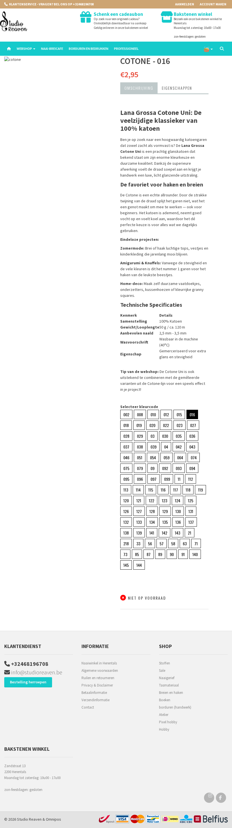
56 (150, 543)
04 (166, 447)
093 (179, 468)
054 (153, 457)
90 (172, 554)
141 (151, 533)
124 (177, 500)
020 (152, 425)
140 (195, 554)
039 (153, 447)
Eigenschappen (177, 88)
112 (190, 479)
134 (152, 522)
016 (192, 414)
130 (178, 511)
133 (139, 522)
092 (165, 468)
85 (137, 554)
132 (126, 522)
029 (140, 436)
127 (139, 511)
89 (160, 554)
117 (175, 490)
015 (179, 414)
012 (166, 414)
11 (179, 479)
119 (200, 490)
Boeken (164, 700)
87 (149, 554)
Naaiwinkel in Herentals (99, 663)
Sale (162, 670)
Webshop (25, 48)
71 (196, 543)
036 (192, 436)
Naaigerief (166, 677)
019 (139, 425)
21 (189, 533)
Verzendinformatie (95, 700)
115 (150, 490)
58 (173, 543)
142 (164, 533)
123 (164, 500)
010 (153, 414)
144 (139, 565)
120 (126, 500)
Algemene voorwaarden (99, 670)
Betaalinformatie (94, 692)
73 (125, 554)
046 (126, 457)
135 (165, 522)
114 (138, 490)
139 (139, 533)
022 (166, 425)
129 (165, 511)
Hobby (164, 729)
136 (178, 522)
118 (188, 490)
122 (151, 500)
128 (152, 511)
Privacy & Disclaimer (97, 685)
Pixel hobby (168, 722)
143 (177, 533)
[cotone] (58, 60)
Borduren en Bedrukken (88, 48)
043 (192, 447)
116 (163, 490)
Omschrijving (138, 88)
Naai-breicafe (52, 48)
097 (153, 479)
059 (166, 457)
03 (152, 436)
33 (138, 543)
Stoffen (164, 663)
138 (126, 533)
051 (139, 457)
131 (190, 511)
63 (185, 543)
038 (140, 447)
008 (140, 414)
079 (140, 468)
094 (192, 468)
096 (140, 479)
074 (194, 457)
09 (152, 468)
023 (179, 425)
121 (138, 500)
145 (126, 565)
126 (126, 511)
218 (126, 543)
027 (193, 425)
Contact (87, 707)
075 (126, 468)
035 (179, 436)
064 (180, 457)
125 (190, 500)
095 (126, 479)
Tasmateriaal (169, 685)
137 (191, 522)
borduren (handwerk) (175, 707)
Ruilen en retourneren (97, 677)
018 (126, 425)
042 (179, 447)
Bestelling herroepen (28, 682)
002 (126, 414)
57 (162, 543)
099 (167, 479)
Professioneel (126, 48)
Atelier (163, 714)
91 (183, 554)
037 (126, 447)
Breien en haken (171, 692)
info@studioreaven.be (36, 672)
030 (165, 436)
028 (126, 436)
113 (125, 490)
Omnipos (53, 819)
